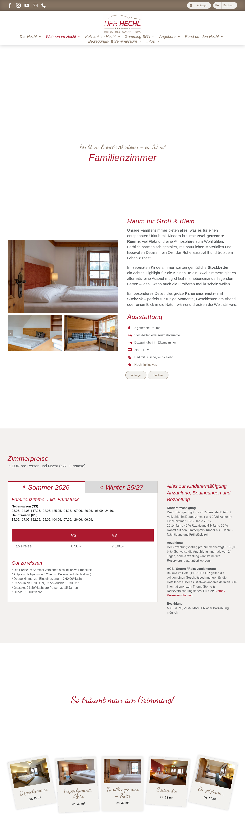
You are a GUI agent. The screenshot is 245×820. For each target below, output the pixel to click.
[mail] (35, 5)
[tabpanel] (83, 547)
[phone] (43, 5)
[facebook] (10, 5)
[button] (10, 333)
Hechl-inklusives (145, 364)
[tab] (46, 487)
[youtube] (26, 5)
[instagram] (18, 5)
